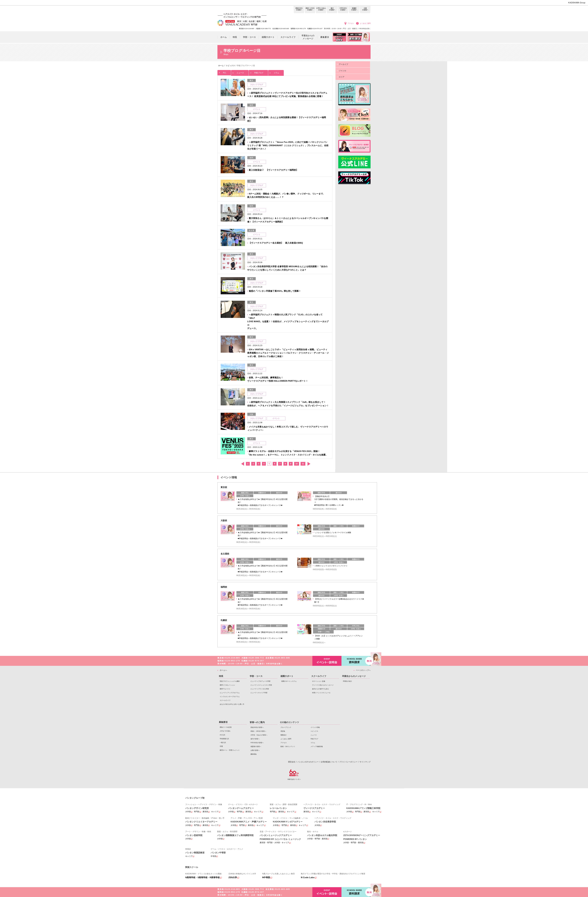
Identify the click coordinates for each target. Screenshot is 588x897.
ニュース (240, 73)
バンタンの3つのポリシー (308, 762)
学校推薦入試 (224, 739)
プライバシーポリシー (348, 762)
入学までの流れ (225, 731)
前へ (242, 464)
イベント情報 (315, 727)
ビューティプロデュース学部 (260, 681)
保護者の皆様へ (354, 9)
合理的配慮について (329, 762)
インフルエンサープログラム (230, 696)
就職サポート (287, 676)
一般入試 (223, 742)
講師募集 (254, 754)
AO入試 (222, 735)
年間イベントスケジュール (321, 693)
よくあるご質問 (365, 23)
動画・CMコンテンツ (288, 746)
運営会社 (291, 762)
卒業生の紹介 (347, 681)
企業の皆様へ (365, 9)
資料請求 (356, 661)
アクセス (351, 23)
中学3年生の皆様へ (343, 9)
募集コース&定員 (226, 727)
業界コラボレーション (227, 685)
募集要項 (223, 722)
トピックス (314, 731)
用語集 (283, 731)
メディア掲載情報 (317, 746)
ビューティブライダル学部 (260, 689)
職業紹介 (284, 735)
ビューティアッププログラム (230, 693)
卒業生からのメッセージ (354, 676)
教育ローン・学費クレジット (230, 750)
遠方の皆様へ (332, 9)
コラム (276, 73)
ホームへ (223, 670)
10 (297, 464)
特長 (221, 676)
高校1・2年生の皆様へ (310, 9)
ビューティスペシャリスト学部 (261, 685)
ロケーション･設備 (318, 681)
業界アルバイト (225, 689)
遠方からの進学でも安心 (320, 689)
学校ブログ (258, 73)
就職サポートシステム (289, 681)
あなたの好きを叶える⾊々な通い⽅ (232, 704)
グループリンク (286, 727)
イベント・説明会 (326, 661)
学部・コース (256, 676)
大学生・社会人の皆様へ (321, 9)
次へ (309, 464)
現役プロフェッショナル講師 (230, 681)
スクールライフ (225, 700)
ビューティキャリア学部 (259, 693)
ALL (224, 73)
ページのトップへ (363, 670)
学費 (221, 746)
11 (303, 464)
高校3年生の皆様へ (299, 9)
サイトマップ (365, 762)
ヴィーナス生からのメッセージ (323, 685)
